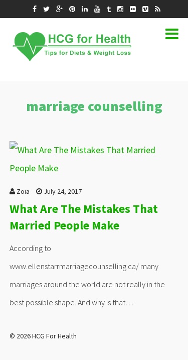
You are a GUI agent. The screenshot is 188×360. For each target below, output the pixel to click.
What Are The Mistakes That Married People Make (84, 217)
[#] (35, 9)
